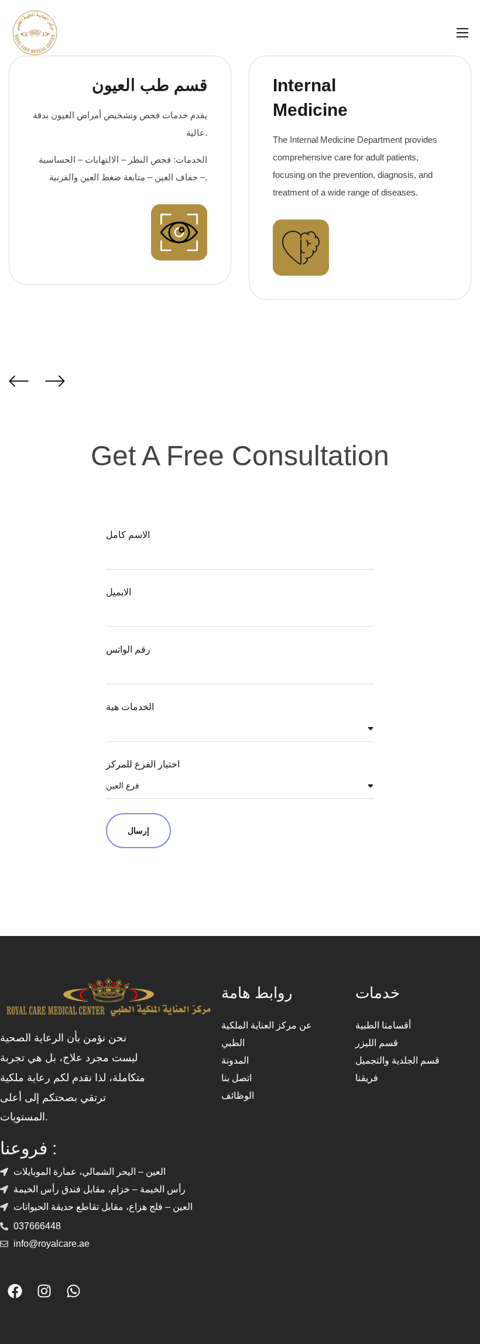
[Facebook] (14, 1290)
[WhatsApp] (73, 1290)
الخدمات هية (130, 707)
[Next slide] (54, 380)
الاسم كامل (128, 535)
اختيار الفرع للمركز (143, 764)
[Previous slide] (18, 380)
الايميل (118, 592)
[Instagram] (44, 1290)
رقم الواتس (128, 649)
